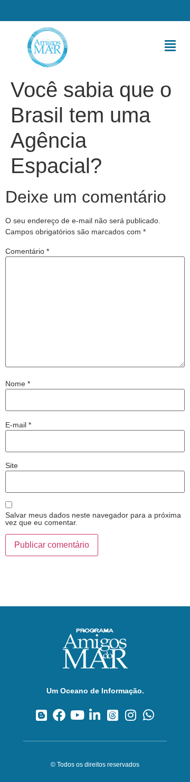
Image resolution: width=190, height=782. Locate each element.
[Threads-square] (112, 714)
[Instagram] (130, 714)
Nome (17, 383)
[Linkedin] (95, 714)
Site (11, 465)
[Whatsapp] (148, 714)
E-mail (18, 424)
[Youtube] (77, 714)
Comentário (27, 251)
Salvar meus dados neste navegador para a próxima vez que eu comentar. (93, 518)
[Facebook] (59, 714)
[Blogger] (41, 714)
